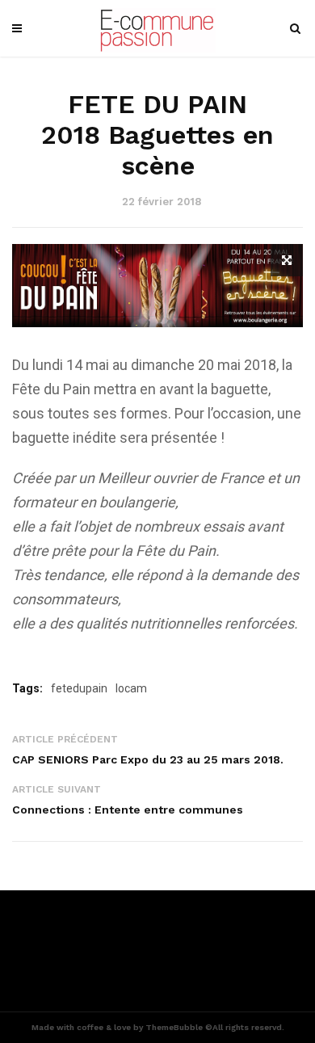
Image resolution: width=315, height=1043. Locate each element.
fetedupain (79, 688)
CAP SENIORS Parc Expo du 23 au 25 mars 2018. (148, 759)
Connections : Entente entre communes (127, 809)
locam (131, 688)
